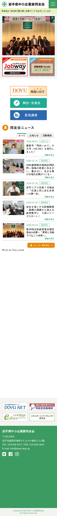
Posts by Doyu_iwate (13, 250)
